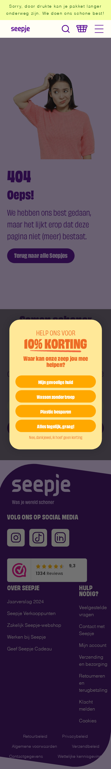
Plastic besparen (55, 410)
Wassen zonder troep (55, 396)
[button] (66, 28)
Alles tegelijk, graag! (55, 425)
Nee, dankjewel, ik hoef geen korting (55, 436)
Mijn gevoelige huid (55, 381)
